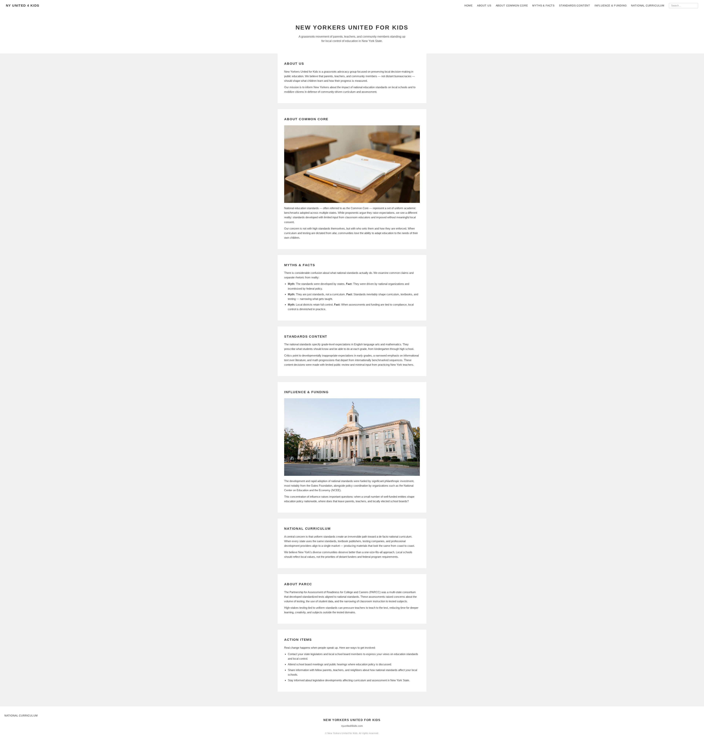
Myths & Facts (543, 5)
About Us (484, 5)
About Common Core (512, 5)
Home (468, 5)
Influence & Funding (611, 5)
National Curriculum (647, 5)
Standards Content (574, 5)
